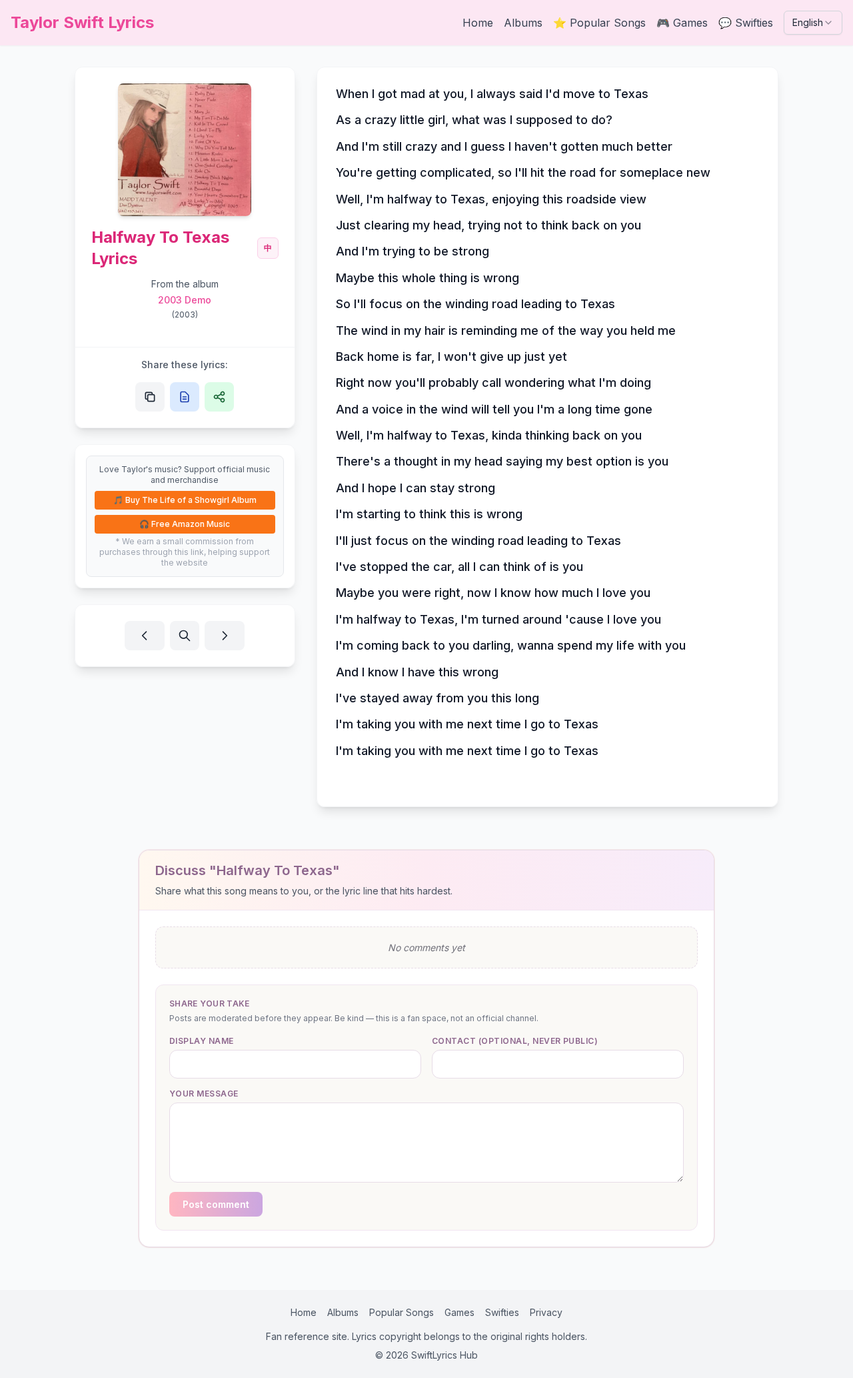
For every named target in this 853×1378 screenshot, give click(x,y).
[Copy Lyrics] (184, 397)
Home (477, 22)
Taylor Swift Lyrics (82, 22)
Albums (523, 22)
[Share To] (219, 397)
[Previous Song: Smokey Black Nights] (145, 635)
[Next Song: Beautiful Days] (225, 635)
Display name (201, 1041)
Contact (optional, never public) (515, 1041)
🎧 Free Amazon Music (184, 524)
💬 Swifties (745, 22)
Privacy (546, 1312)
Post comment (216, 1204)
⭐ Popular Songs (599, 22)
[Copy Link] (150, 397)
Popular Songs (401, 1312)
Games (459, 1312)
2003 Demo (184, 299)
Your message (204, 1094)
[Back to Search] (184, 635)
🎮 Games (682, 22)
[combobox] (813, 23)
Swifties (502, 1312)
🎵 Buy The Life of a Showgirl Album (185, 500)
